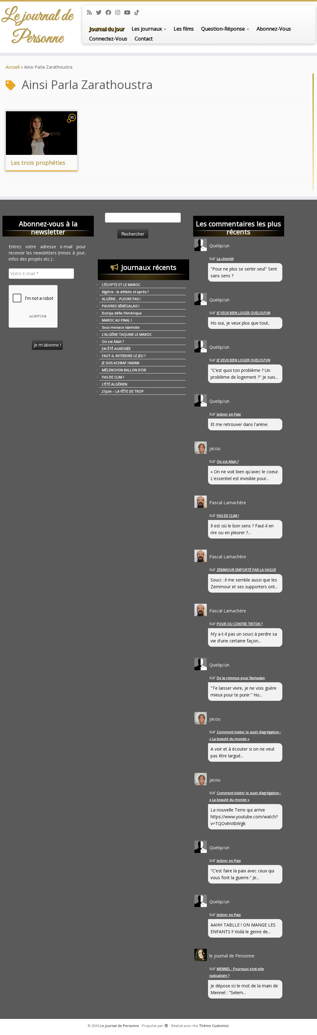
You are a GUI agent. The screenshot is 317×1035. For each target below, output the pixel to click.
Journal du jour (106, 28)
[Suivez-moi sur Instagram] (119, 12)
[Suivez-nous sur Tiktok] (138, 12)
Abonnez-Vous (274, 28)
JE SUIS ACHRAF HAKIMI (120, 362)
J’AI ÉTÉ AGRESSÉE (116, 348)
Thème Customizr (214, 1025)
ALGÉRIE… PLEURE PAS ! (121, 298)
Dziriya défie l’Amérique (122, 313)
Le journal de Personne (37, 27)
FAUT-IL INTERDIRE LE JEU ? (123, 355)
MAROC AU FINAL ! (117, 320)
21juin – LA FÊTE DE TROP (123, 391)
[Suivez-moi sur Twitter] (101, 12)
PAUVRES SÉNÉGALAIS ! (120, 306)
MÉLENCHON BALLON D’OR (124, 370)
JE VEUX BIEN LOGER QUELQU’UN (243, 312)
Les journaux (147, 28)
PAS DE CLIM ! (113, 377)
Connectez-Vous (108, 38)
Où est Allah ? (113, 341)
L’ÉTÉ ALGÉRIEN (114, 384)
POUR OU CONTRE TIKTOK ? (240, 623)
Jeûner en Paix (229, 414)
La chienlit (225, 258)
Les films (184, 28)
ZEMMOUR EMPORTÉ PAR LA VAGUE (246, 569)
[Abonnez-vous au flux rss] (91, 12)
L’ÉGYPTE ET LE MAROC (121, 284)
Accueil (13, 67)
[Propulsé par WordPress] (166, 1024)
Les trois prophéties (38, 162)
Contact (144, 38)
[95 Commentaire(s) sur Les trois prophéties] (72, 123)
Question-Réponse (223, 28)
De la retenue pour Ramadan (241, 677)
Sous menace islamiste (121, 327)
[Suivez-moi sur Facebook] (110, 12)
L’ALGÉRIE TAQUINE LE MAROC (127, 334)
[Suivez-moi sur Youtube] (129, 12)
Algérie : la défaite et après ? (125, 291)
